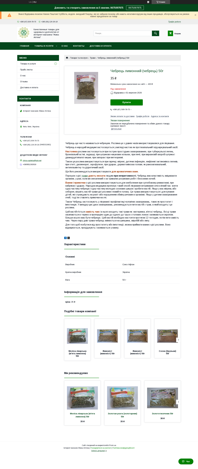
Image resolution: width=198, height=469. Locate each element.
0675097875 (134, 8)
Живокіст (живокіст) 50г (107, 352)
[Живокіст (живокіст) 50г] (108, 333)
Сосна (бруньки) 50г (168, 352)
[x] (68, 238)
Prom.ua (112, 445)
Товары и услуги (43, 46)
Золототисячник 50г (162, 413)
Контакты (78, 46)
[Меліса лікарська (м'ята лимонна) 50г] (77, 333)
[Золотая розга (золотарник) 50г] (123, 395)
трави (84, 176)
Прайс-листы (26, 69)
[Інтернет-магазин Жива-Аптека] (23, 38)
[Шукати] (155, 33)
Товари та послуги (79, 58)
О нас (64, 46)
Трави (93, 58)
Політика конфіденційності (123, 448)
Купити (126, 102)
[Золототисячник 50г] (163, 395)
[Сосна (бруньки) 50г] (168, 333)
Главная (24, 46)
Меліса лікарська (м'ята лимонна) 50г (78, 353)
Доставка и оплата (100, 46)
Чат (188, 461)
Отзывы (24, 81)
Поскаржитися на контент (100, 448)
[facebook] (65, 238)
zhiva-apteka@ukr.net (32, 160)
